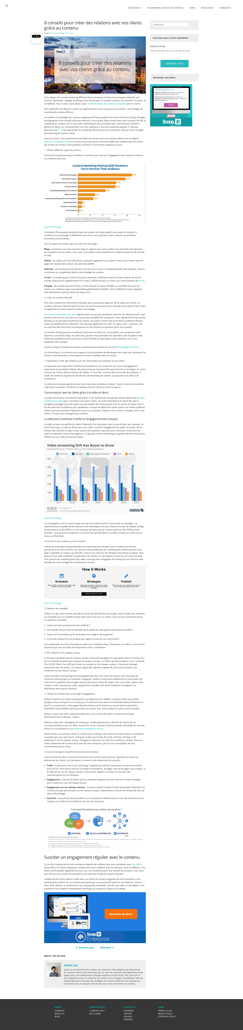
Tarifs (192, 7)
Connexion (225, 7)
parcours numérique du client (58, 141)
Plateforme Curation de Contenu (165, 7)
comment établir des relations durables (106, 103)
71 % (60, 130)
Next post (105, 947)
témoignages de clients (128, 347)
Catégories (134, 7)
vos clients (137, 864)
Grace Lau (70, 33)
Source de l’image (52, 226)
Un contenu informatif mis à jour (60, 314)
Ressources (207, 7)
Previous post (86, 947)
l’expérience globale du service (88, 728)
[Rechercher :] (171, 24)
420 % (141, 280)
